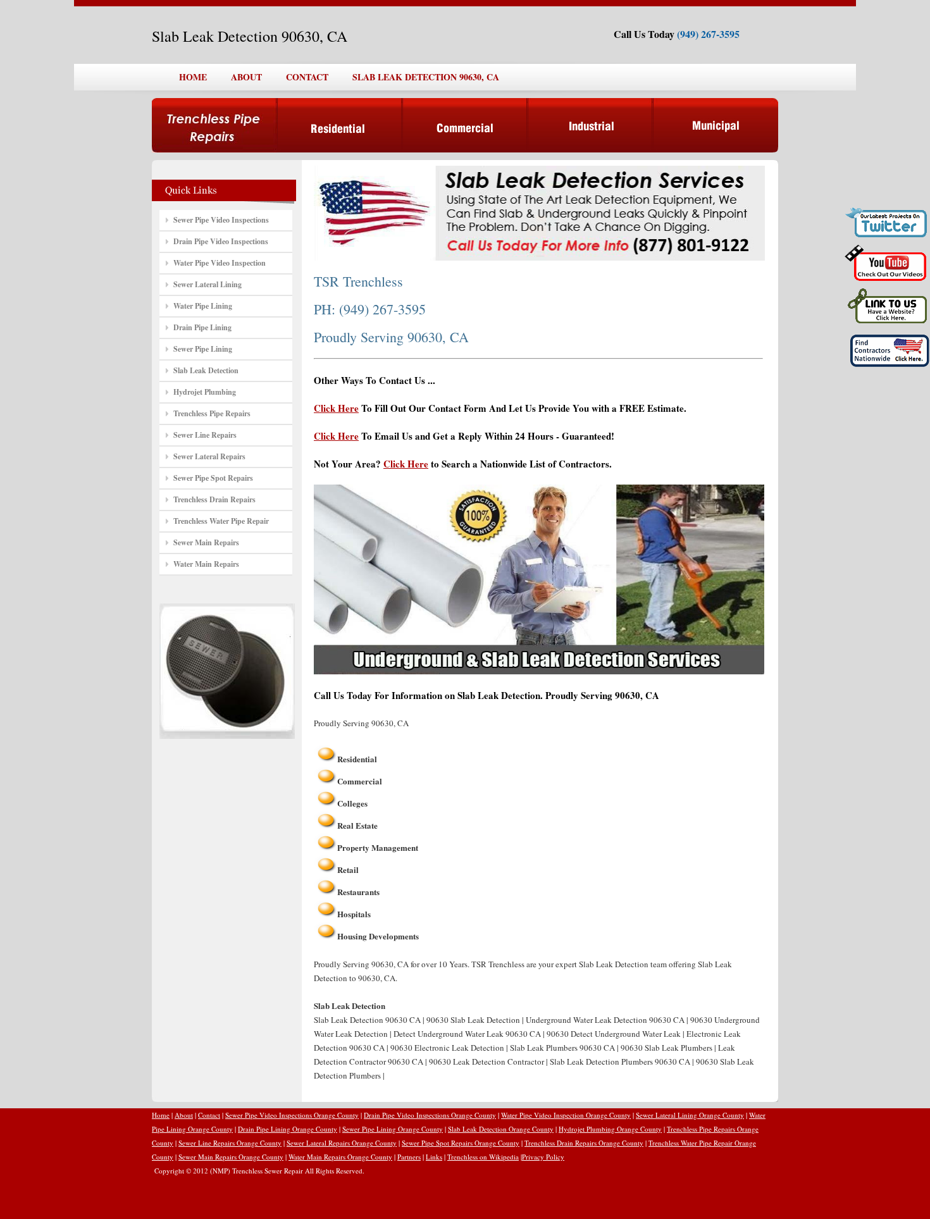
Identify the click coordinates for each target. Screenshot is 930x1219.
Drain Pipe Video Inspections (220, 241)
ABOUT (246, 77)
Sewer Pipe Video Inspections (221, 219)
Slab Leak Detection (206, 370)
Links (434, 1156)
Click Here (336, 408)
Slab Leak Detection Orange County (501, 1129)
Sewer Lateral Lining (207, 284)
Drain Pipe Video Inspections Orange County (430, 1115)
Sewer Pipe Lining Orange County (392, 1129)
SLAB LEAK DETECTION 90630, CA (425, 77)
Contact (209, 1115)
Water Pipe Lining (202, 305)
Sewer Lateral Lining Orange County (690, 1115)
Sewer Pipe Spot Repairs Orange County (460, 1143)
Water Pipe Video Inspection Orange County (566, 1115)
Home (161, 1115)
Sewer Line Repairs (205, 435)
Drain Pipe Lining (202, 327)
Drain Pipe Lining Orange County (287, 1129)
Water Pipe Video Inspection (219, 262)
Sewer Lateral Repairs (209, 456)
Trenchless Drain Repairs (214, 499)
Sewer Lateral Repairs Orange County (342, 1143)
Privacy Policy (543, 1156)
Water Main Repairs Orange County (340, 1156)
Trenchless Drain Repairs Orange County (583, 1143)
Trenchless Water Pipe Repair (221, 521)
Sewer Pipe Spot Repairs (213, 478)
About (184, 1115)
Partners (409, 1156)
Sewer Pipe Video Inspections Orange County (292, 1115)
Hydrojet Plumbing (204, 392)
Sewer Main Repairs (206, 542)
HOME (193, 77)
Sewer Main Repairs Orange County (230, 1156)
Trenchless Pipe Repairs (212, 413)
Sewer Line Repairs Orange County (230, 1143)
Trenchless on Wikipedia (483, 1156)
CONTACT (307, 77)
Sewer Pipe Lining (202, 348)
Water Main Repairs (206, 564)
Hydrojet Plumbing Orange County (610, 1129)
